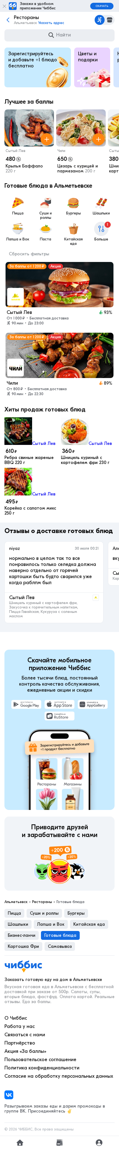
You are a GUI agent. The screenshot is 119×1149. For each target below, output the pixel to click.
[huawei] (93, 704)
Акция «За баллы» (25, 1051)
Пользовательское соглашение (40, 1060)
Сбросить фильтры (29, 253)
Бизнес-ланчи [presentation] (21, 935)
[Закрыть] (4, 6)
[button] (29, 142)
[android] (26, 704)
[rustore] (59, 716)
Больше (101, 232)
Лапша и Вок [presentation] (50, 924)
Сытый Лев (15, 150)
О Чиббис (15, 1018)
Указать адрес (51, 23)
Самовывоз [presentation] (60, 946)
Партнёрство (19, 1043)
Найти (63, 35)
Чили (61, 150)
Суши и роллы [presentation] (44, 913)
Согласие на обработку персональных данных (58, 1076)
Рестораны (42, 902)
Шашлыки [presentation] (18, 924)
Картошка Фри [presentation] (23, 946)
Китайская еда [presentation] (89, 924)
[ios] (59, 704)
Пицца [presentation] (14, 913)
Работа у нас (19, 1026)
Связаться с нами (24, 1035)
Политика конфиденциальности (41, 1068)
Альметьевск (16, 902)
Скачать (101, 6)
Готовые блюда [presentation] (60, 935)
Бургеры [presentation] (76, 913)
